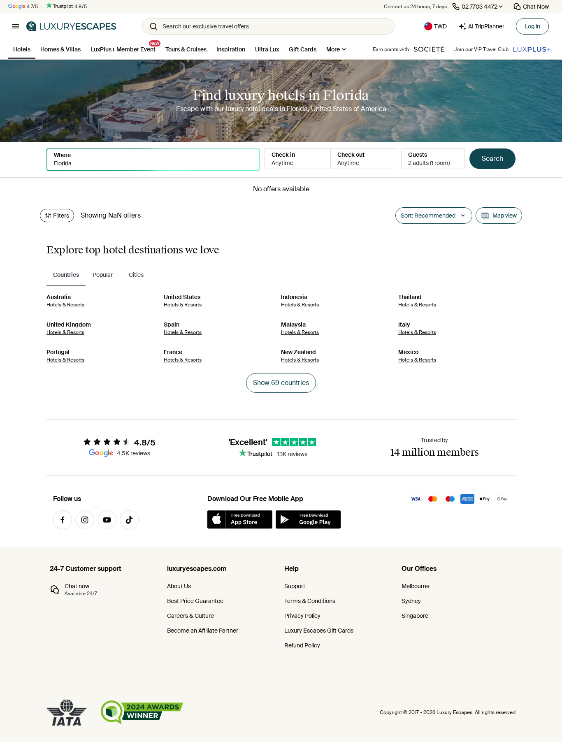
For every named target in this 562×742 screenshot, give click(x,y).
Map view (504, 215)
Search (492, 158)
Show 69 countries (281, 382)
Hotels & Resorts (65, 304)
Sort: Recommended (428, 215)
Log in (532, 26)
